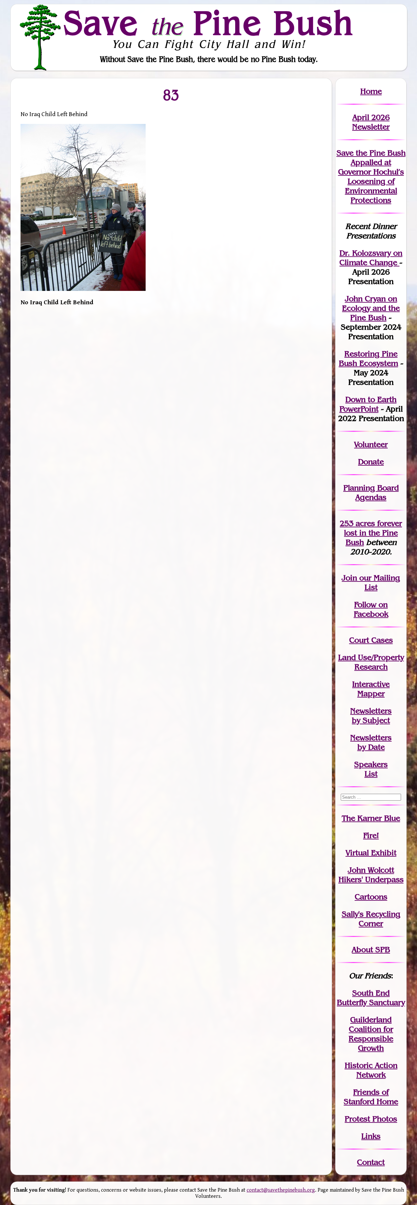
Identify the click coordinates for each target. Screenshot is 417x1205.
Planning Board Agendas (371, 492)
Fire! (371, 835)
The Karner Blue (371, 818)
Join (349, 577)
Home (371, 91)
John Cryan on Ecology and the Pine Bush (371, 308)
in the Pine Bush (373, 533)
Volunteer (371, 444)
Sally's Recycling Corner (371, 918)
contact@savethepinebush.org (281, 1190)
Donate (371, 461)
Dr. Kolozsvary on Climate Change (370, 257)
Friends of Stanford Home (371, 1096)
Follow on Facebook (371, 609)
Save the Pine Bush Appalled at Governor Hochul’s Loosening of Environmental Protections (371, 176)
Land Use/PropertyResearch (371, 662)
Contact (371, 1162)
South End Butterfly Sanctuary (371, 997)
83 (171, 95)
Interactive (371, 684)
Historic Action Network (371, 1070)
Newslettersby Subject (371, 715)
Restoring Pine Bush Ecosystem (368, 358)
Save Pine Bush (209, 23)
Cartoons (371, 896)
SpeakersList (371, 769)
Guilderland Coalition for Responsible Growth (371, 1034)
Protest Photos (371, 1118)
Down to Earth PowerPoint (368, 404)
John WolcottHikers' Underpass (371, 874)
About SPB (371, 949)
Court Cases (371, 640)
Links (371, 1136)
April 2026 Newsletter (371, 122)
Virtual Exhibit (371, 852)
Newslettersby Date (371, 742)
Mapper (371, 693)
